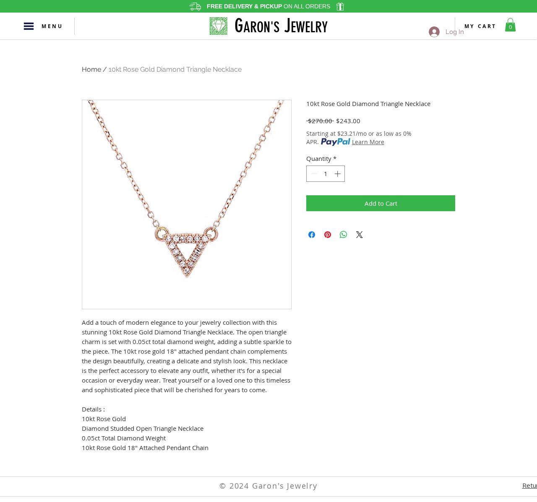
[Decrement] (313, 173)
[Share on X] (360, 235)
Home (91, 69)
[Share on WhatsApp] (344, 235)
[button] (28, 26)
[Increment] (338, 173)
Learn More (368, 142)
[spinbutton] (326, 173)
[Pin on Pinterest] (328, 235)
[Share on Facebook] (312, 235)
